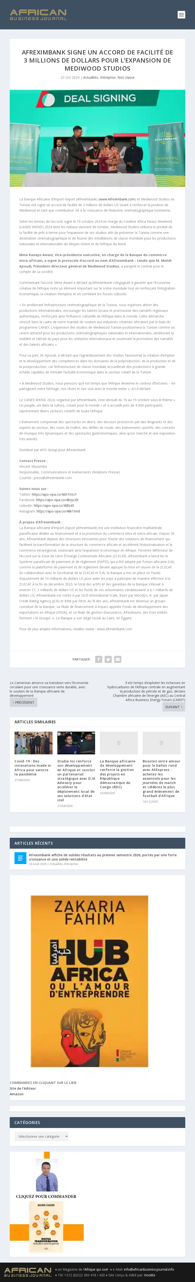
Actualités (90, 77)
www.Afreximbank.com (117, 199)
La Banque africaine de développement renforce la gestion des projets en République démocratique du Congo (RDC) (118, 774)
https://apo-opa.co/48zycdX (57, 500)
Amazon (17, 1094)
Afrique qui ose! (97, 1269)
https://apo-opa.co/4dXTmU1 (54, 494)
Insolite (149, 1275)
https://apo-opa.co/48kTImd (58, 511)
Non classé (126, 77)
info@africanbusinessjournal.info (149, 1269)
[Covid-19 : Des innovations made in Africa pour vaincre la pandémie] (34, 743)
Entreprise (108, 77)
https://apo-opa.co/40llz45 (54, 505)
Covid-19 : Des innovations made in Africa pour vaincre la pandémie (33, 767)
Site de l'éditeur (23, 1088)
